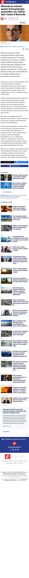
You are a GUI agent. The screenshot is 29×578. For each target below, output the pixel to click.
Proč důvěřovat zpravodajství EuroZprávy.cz (13, 46)
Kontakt (15, 461)
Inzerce (25, 461)
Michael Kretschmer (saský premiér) (17, 195)
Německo (3, 196)
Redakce (11, 461)
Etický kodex (5, 461)
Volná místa (20, 463)
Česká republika (16, 196)
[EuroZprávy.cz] (10, 2)
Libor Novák (8, 426)
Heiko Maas (5, 195)
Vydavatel (20, 461)
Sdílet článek (23, 23)
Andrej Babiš (9, 196)
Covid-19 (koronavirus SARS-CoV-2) (9, 198)
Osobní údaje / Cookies (11, 463)
